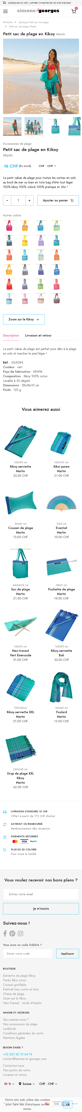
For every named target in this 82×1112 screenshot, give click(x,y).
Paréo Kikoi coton (14, 980)
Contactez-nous (13, 1066)
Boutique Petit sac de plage (34, 22)
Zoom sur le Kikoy (22, 319)
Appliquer (67, 953)
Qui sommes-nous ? (16, 1020)
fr (10, 1084)
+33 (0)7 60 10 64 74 (17, 1054)
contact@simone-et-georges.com (25, 1059)
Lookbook (9, 1029)
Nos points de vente (16, 1070)
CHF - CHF (46, 166)
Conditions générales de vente (23, 1033)
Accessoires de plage (17, 144)
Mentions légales (14, 1038)
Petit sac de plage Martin (22, 26)
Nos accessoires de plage (20, 1024)
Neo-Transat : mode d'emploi (22, 1003)
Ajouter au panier (56, 200)
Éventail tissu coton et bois (21, 989)
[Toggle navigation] (5, 11)
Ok (68, 1105)
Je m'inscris (41, 908)
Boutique (8, 22)
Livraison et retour (38, 335)
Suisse (27, 1084)
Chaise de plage (13, 994)
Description (11, 335)
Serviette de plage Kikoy (19, 976)
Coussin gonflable (14, 985)
